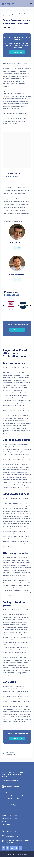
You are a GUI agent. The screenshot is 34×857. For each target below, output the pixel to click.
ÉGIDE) (5, 415)
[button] (30, 3)
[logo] (8, 3)
